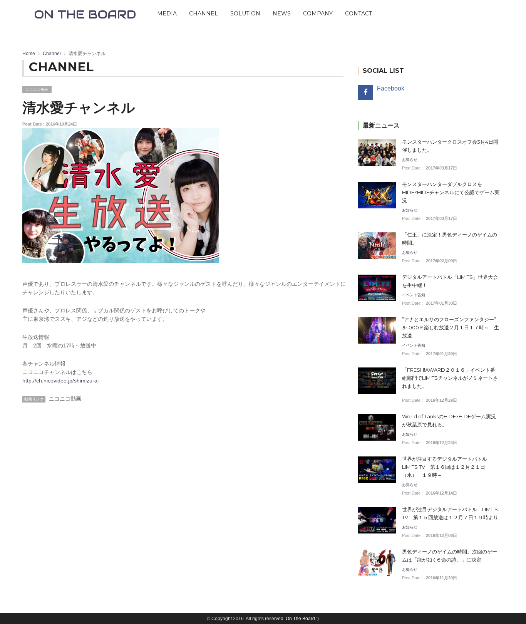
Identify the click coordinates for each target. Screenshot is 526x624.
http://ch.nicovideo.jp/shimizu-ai (60, 380)
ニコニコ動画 (37, 89)
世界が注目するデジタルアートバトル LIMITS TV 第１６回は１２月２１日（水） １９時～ (444, 467)
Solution (245, 13)
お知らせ (409, 160)
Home (28, 53)
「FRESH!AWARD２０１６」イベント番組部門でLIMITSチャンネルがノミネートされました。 (450, 378)
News (282, 13)
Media (167, 13)
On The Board (300, 618)
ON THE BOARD (85, 14)
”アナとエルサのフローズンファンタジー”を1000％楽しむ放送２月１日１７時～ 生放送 (450, 327)
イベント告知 (413, 295)
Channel (203, 13)
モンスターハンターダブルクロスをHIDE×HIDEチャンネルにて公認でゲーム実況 (450, 192)
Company (318, 13)
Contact (358, 13)
